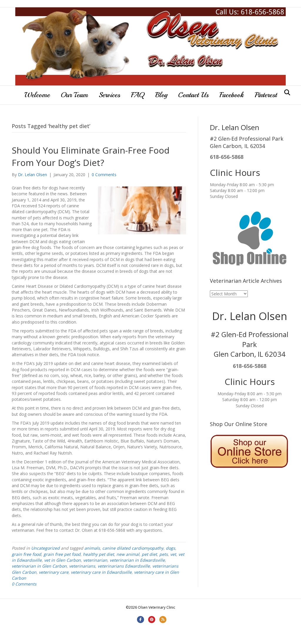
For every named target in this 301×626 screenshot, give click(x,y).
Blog (161, 94)
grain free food (26, 554)
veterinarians (82, 566)
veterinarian (95, 560)
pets (163, 554)
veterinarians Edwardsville (124, 566)
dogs (170, 548)
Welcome (37, 94)
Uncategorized (45, 548)
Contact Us (193, 94)
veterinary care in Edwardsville (101, 572)
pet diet (149, 554)
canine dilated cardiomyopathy (132, 548)
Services (109, 94)
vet (173, 554)
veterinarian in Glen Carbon (39, 566)
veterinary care (53, 572)
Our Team (74, 94)
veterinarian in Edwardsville (137, 560)
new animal (127, 554)
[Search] (285, 92)
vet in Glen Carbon (62, 560)
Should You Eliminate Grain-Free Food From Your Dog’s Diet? (91, 156)
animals (92, 548)
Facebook (232, 94)
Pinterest (266, 94)
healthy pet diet (98, 554)
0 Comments (104, 174)
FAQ (137, 94)
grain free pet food (62, 554)
